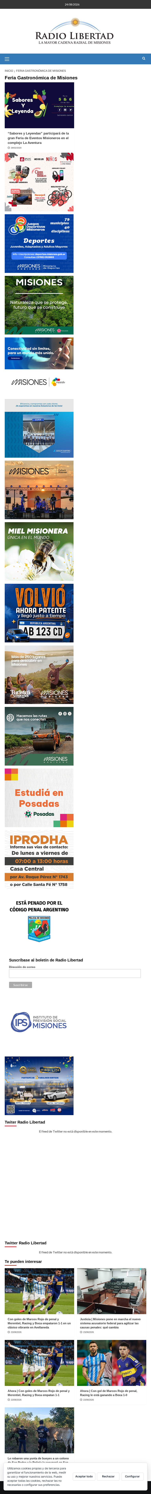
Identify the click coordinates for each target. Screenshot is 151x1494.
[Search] (143, 58)
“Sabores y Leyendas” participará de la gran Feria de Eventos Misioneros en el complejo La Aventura (38, 138)
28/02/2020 (16, 148)
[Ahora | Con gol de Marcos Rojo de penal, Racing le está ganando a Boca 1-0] (111, 1363)
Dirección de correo (22, 966)
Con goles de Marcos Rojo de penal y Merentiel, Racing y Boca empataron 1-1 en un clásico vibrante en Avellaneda (39, 1323)
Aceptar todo (84, 1476)
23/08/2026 (16, 1332)
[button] (9, 58)
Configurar (132, 1476)
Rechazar (108, 1476)
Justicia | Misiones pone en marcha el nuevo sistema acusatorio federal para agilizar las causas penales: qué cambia (110, 1323)
